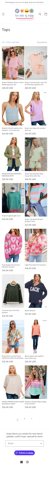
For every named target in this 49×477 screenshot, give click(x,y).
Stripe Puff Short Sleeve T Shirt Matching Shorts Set (13, 83)
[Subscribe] (41, 443)
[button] (3, 14)
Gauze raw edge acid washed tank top (35, 129)
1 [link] (17, 418)
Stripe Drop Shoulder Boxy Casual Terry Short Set (34, 175)
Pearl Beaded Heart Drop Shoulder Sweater (11, 266)
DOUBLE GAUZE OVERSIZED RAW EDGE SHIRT (11, 175)
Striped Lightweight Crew (11, 216)
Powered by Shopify (35, 475)
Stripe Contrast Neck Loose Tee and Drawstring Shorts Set (36, 83)
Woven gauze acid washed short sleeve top (34, 357)
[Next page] (31, 419)
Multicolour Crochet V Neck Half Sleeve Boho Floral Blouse (13, 357)
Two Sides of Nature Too (20, 475)
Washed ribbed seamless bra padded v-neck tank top (12, 129)
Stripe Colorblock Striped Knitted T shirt (34, 220)
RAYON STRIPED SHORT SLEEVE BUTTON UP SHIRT (13, 403)
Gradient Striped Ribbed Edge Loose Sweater (36, 403)
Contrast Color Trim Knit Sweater (10, 311)
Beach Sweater (30, 310)
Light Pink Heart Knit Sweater (35, 265)
